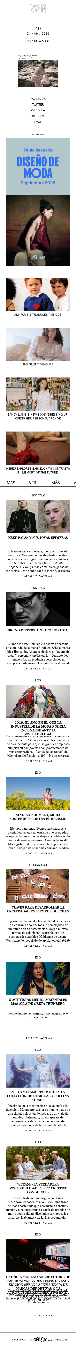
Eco (34, 495)
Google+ (7, 1346)
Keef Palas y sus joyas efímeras (38, 538)
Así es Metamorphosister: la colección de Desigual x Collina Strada (38, 1096)
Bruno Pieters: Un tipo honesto (38, 630)
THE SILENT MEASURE (38, 364)
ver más (47, 576)
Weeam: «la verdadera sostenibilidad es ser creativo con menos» (38, 1188)
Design (34, 865)
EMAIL (38, 122)
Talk (41, 495)
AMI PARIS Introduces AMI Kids (38, 315)
